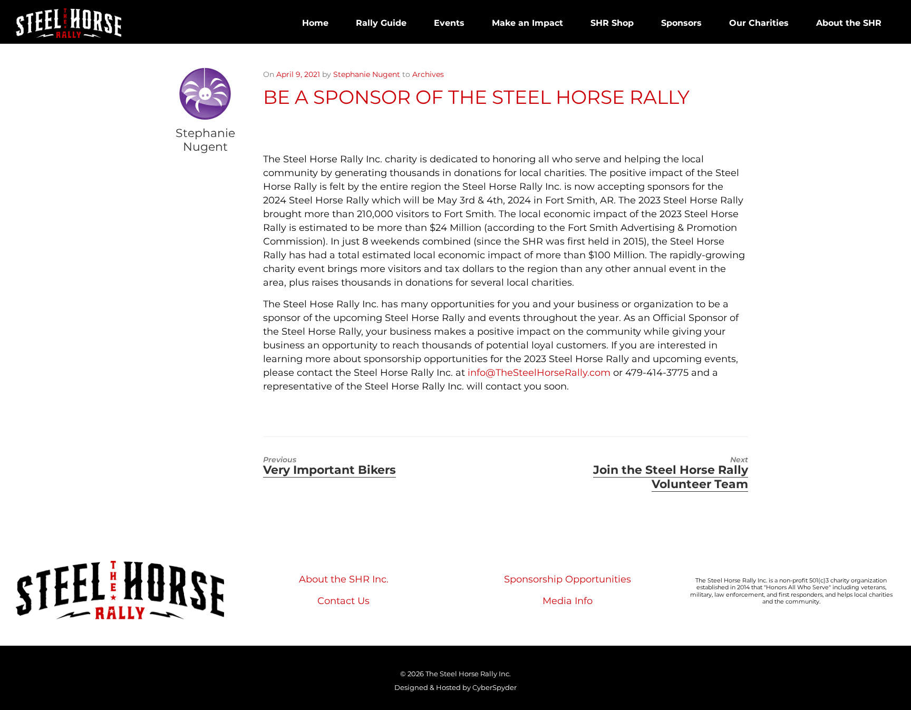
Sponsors (681, 23)
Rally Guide (381, 23)
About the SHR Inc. (344, 579)
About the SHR (848, 23)
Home (315, 23)
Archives (428, 74)
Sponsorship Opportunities (567, 579)
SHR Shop (612, 23)
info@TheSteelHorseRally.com (539, 372)
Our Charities (759, 23)
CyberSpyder (494, 687)
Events (449, 23)
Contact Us (343, 601)
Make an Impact (527, 23)
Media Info (567, 601)
